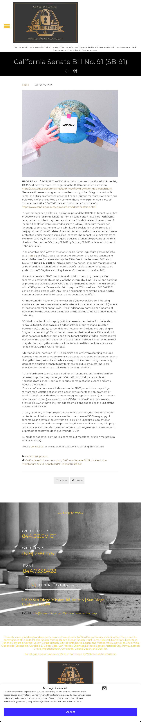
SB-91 (33, 255)
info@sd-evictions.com (47, 613)
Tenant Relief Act (72, 463)
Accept (70, 711)
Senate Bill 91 (53, 463)
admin (26, 84)
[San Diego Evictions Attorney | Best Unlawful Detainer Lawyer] (45, 22)
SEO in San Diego (71, 653)
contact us (37, 446)
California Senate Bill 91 (76, 460)
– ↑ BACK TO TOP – (70, 513)
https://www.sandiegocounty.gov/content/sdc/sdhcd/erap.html (59, 206)
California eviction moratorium (43, 460)
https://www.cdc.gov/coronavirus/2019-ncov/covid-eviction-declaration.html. (67, 188)
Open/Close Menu (7, 26)
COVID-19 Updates (36, 456)
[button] (104, 688)
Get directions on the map (80, 613)
